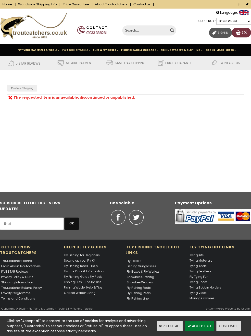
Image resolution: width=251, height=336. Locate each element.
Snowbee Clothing (140, 277)
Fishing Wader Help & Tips (83, 287)
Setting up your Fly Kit (79, 260)
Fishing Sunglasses (141, 266)
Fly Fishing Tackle (75, 50)
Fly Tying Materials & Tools (37, 50)
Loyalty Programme (15, 293)
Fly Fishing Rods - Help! (81, 266)
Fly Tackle (134, 261)
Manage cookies (201, 298)
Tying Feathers (200, 271)
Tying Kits (196, 255)
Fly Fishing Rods (139, 288)
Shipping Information (17, 282)
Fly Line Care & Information (84, 271)
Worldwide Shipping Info (37, 4)
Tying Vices (198, 293)
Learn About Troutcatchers (21, 266)
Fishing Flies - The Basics (82, 282)
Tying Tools (198, 266)
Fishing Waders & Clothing (181, 50)
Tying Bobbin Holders (205, 287)
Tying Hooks (198, 282)
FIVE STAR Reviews (14, 271)
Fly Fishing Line (138, 298)
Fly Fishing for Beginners (82, 255)
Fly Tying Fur (198, 277)
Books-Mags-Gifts (219, 50)
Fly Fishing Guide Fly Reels (83, 277)
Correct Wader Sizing (80, 293)
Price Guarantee (76, 4)
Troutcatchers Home (16, 261)
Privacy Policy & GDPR (17, 277)
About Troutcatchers (111, 4)
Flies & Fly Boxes (104, 50)
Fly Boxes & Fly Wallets (143, 271)
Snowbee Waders (140, 282)
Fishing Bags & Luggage (138, 50)
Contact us (142, 4)
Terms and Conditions (18, 298)
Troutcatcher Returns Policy (21, 288)
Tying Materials (200, 260)
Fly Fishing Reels (139, 293)
